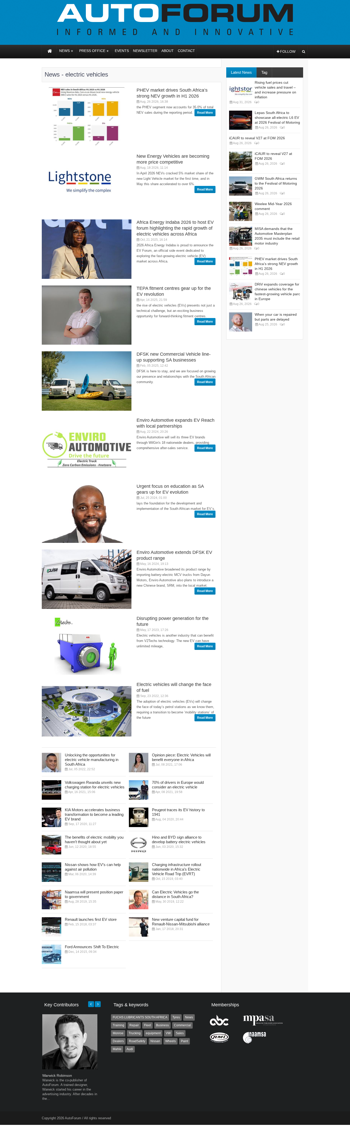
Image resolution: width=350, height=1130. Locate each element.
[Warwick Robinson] (69, 1068)
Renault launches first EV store (91, 919)
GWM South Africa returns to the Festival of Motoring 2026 (276, 183)
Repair (134, 1025)
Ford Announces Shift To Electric (92, 947)
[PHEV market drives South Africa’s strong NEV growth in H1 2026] (240, 266)
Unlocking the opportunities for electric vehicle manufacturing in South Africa (91, 759)
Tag (264, 72)
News (189, 1017)
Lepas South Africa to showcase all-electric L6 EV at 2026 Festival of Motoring (277, 117)
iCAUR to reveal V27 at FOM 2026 (257, 138)
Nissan (155, 1041)
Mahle (117, 1049)
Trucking (135, 1033)
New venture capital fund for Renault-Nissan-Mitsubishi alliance (181, 921)
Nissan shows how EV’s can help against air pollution (93, 866)
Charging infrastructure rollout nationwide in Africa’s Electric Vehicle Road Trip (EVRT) (176, 869)
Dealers (118, 1041)
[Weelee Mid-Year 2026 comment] (240, 211)
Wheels (170, 1041)
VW (168, 1033)
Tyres (176, 1017)
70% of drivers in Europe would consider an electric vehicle (178, 784)
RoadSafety (137, 1041)
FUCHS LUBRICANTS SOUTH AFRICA (140, 1017)
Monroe (118, 1033)
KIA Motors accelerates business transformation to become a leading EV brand (94, 814)
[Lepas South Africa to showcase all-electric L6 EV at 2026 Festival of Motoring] (240, 120)
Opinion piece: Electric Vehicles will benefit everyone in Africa (181, 757)
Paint (184, 1041)
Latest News (241, 72)
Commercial (182, 1025)
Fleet (147, 1025)
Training (118, 1025)
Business (162, 1025)
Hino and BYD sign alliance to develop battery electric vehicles (178, 839)
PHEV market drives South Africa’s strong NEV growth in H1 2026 (276, 264)
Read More (205, 112)
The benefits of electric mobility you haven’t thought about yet (94, 839)
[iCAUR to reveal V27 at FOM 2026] (240, 161)
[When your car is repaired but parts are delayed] (240, 322)
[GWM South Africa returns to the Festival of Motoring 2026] (240, 186)
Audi (130, 1049)
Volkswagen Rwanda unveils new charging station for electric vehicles (95, 784)
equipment (153, 1033)
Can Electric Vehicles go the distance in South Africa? (175, 894)
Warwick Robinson (57, 1075)
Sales (180, 1033)
